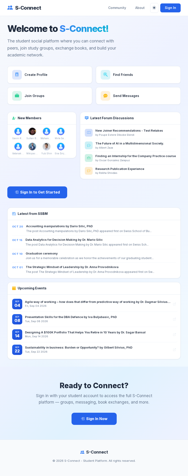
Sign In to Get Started (40, 192)
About (140, 8)
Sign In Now (97, 418)
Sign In (170, 8)
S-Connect (28, 8)
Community (117, 8)
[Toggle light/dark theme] (154, 8)
